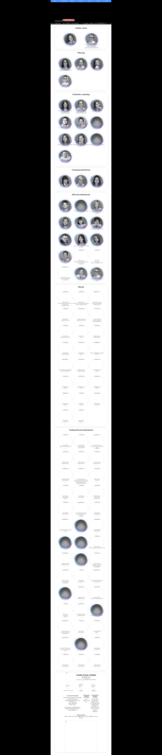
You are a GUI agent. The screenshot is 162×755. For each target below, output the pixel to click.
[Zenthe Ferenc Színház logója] (70, 681)
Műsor (55, 1)
